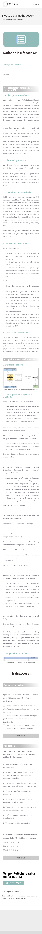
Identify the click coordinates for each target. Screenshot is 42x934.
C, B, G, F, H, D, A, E (12, 850)
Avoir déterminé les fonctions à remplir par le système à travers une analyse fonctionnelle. (20, 719)
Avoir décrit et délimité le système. (20, 729)
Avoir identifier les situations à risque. (21, 725)
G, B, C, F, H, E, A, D (12, 842)
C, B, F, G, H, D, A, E (12, 846)
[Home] (3, 19)
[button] (13, 883)
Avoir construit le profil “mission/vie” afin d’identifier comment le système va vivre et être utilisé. (21, 709)
